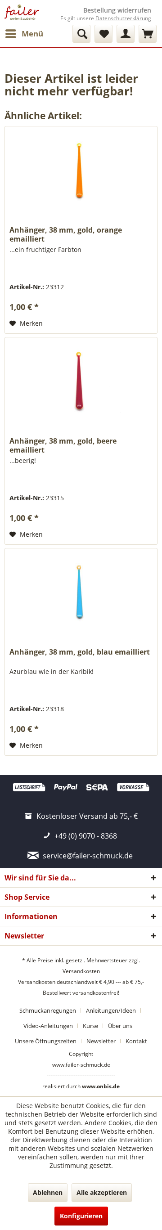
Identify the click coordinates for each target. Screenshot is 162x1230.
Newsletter (101, 1041)
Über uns (120, 1026)
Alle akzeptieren (101, 1192)
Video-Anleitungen (48, 1026)
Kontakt (136, 1041)
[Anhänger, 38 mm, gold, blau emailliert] (81, 593)
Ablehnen (48, 1192)
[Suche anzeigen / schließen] (81, 34)
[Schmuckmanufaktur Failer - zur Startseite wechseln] (21, 12)
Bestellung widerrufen (117, 10)
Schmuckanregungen (47, 1010)
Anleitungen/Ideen (111, 1010)
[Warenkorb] (148, 34)
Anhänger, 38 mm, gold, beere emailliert (63, 445)
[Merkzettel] (103, 34)
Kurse (90, 1026)
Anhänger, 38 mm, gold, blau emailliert (79, 652)
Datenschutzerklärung (123, 18)
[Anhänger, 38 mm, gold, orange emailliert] (81, 171)
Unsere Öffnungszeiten (45, 1041)
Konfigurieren (81, 1216)
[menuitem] (24, 34)
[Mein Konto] (126, 34)
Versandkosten (81, 971)
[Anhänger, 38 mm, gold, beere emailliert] (81, 382)
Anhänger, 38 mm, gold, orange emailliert (65, 234)
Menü (32, 33)
